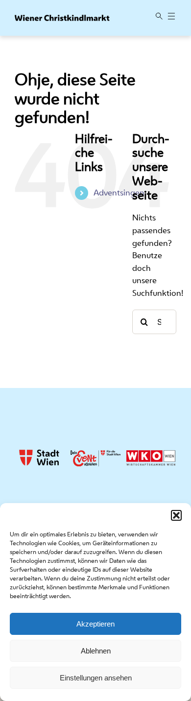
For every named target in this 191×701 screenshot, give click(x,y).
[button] (176, 515)
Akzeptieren (95, 624)
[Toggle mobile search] (159, 17)
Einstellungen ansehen (96, 678)
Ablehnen (96, 651)
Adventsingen (119, 192)
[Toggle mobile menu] (171, 17)
